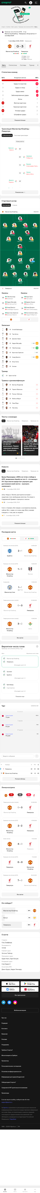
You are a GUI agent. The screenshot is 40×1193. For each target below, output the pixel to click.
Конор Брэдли (30, 307)
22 (4, 502)
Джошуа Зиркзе (12, 315)
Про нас (4, 1018)
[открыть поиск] (25, 2)
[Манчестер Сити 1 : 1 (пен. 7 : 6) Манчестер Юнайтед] (16, 53)
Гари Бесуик (14, 959)
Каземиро (10, 298)
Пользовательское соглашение (11, 1066)
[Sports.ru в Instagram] (15, 1003)
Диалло (11, 180)
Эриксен (11, 148)
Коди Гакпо (29, 297)
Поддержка (5, 1045)
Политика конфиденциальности (11, 1071)
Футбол (8, 27)
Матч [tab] (4, 65)
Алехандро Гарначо (12, 309)
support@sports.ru (7, 1102)
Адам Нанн (5, 959)
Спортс (3, 27)
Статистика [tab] (13, 65)
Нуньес (28, 172)
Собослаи (29, 59)
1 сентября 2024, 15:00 (16, 41)
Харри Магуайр (11, 302)
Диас (24, 56)
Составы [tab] (23, 65)
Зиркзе (11, 150)
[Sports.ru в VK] (9, 1003)
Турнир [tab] (31, 65)
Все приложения (20, 995)
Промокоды (5, 1093)
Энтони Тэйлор (7, 953)
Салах (28, 56)
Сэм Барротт (6, 964)
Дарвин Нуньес (30, 302)
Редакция (4, 1023)
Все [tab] (3, 471)
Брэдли (28, 164)
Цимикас (29, 156)
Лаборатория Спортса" (9, 1082)
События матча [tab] (7, 135)
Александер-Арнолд (32, 166)
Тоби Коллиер (11, 297)
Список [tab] (14, 205)
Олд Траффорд (7, 942)
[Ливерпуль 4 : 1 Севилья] (23, 53)
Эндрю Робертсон (31, 315)
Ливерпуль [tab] (25, 471)
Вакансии (4, 1034)
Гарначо (11, 182)
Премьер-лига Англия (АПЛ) (26, 27)
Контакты (4, 1028)
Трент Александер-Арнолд (32, 309)
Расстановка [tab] (6, 205)
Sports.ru (6, 1107)
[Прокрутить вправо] (35, 440)
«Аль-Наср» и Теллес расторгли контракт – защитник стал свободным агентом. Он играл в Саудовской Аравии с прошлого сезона (18, 497)
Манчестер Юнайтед (12, 51)
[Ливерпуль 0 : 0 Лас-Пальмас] (22, 53)
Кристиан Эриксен (12, 313)
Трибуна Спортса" (7, 1050)
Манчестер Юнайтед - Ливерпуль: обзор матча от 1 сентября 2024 (36, 27)
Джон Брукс (6, 969)
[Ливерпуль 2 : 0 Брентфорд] (26, 53)
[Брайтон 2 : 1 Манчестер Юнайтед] (18, 53)
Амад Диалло (11, 307)
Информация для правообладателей (13, 1077)
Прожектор (5, 1061)
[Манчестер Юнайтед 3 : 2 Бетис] (13, 53)
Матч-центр (14, 27)
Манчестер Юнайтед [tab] (13, 471)
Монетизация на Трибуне (9, 1055)
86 (4, 489)
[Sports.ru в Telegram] (4, 1003)
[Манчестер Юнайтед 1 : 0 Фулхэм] (17, 53)
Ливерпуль (24, 51)
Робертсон (29, 158)
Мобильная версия (20, 1010)
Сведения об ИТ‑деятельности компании (14, 1088)
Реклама (4, 1039)
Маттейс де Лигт (12, 304)
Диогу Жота (29, 174)
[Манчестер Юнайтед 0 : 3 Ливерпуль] (21, 53)
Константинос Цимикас (32, 313)
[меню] (36, 3)
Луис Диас (29, 298)
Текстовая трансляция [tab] (21, 135)
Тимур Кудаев (9, 715)
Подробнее (13, 1119)
